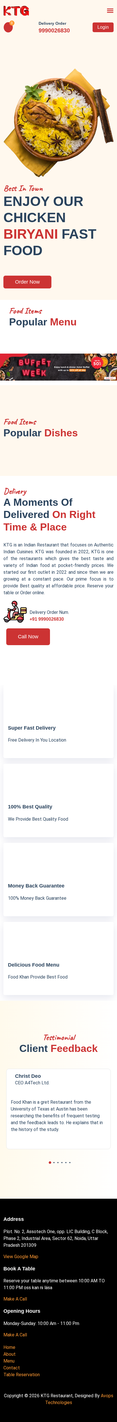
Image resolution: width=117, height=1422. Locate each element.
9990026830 (54, 30)
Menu (8, 1361)
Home (9, 1347)
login (103, 27)
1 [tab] (50, 1162)
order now (27, 282)
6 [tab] (69, 1162)
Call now (28, 636)
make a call (15, 1299)
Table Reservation (21, 1374)
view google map (20, 1256)
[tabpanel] (58, 1109)
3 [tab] (57, 1162)
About (9, 1354)
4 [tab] (61, 1162)
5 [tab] (65, 1162)
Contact (11, 1368)
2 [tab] (54, 1162)
